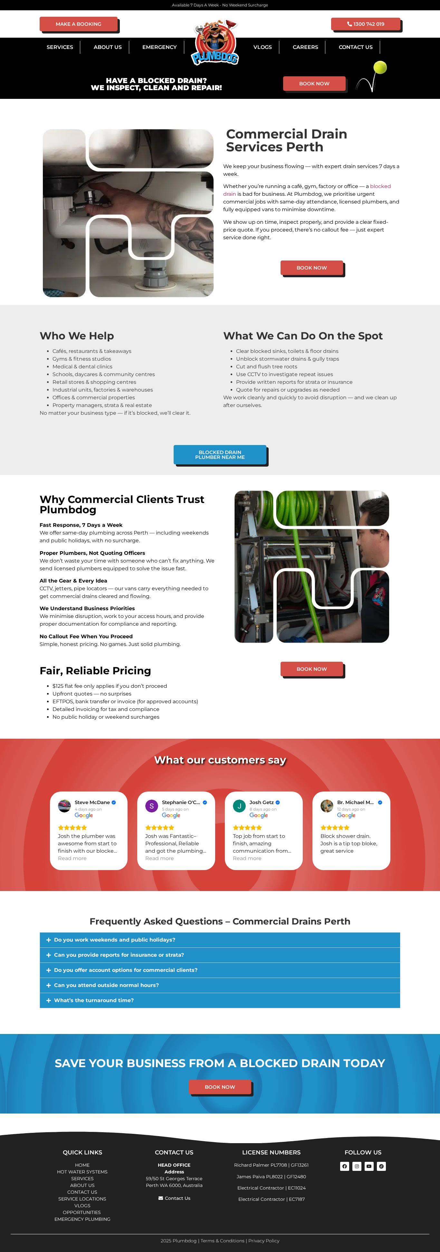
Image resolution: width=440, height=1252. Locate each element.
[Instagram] (356, 1166)
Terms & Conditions (222, 1241)
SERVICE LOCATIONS (82, 1199)
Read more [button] (72, 858)
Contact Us (356, 47)
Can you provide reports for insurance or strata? (119, 955)
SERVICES (82, 1178)
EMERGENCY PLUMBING (82, 1219)
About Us (108, 47)
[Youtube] (369, 1166)
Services (60, 47)
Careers (305, 47)
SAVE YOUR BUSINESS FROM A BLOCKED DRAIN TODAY (220, 1063)
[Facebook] (344, 1166)
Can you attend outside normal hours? (106, 985)
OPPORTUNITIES (82, 1212)
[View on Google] (64, 806)
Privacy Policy (263, 1241)
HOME (82, 1165)
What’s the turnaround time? (94, 1000)
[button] (220, 940)
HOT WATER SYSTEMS (82, 1172)
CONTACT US (82, 1192)
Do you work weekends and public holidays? (114, 940)
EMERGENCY (159, 47)
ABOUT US (82, 1185)
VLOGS (262, 47)
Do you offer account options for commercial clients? (125, 970)
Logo (215, 42)
